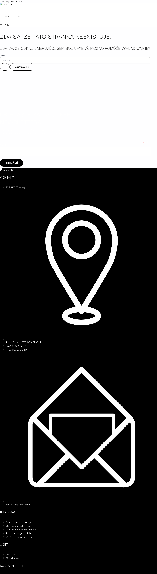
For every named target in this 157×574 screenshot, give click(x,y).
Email (3, 145)
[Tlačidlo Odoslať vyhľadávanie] (5, 67)
